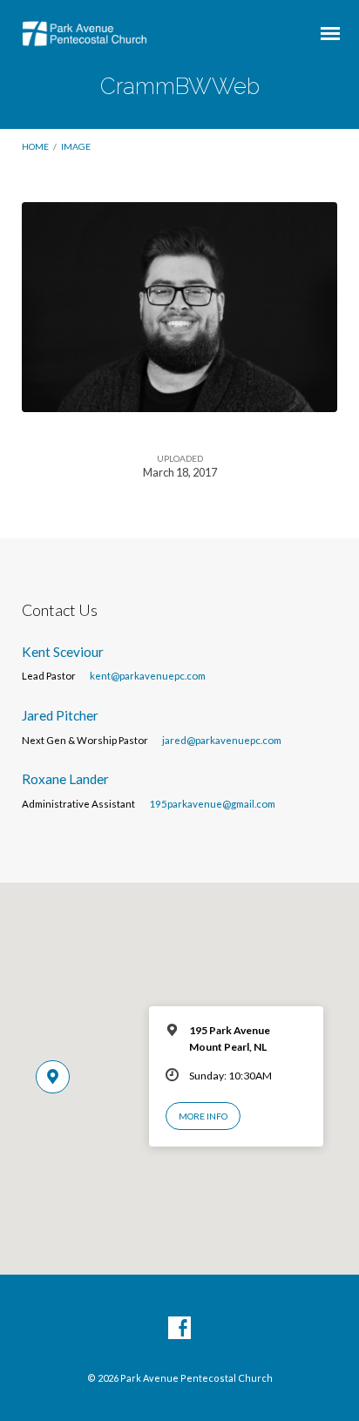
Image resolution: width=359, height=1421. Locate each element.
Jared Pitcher (60, 715)
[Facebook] (179, 1328)
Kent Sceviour (63, 652)
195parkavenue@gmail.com (212, 803)
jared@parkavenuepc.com (221, 740)
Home (35, 146)
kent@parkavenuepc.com (148, 675)
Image (76, 146)
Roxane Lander (65, 779)
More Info (203, 1116)
